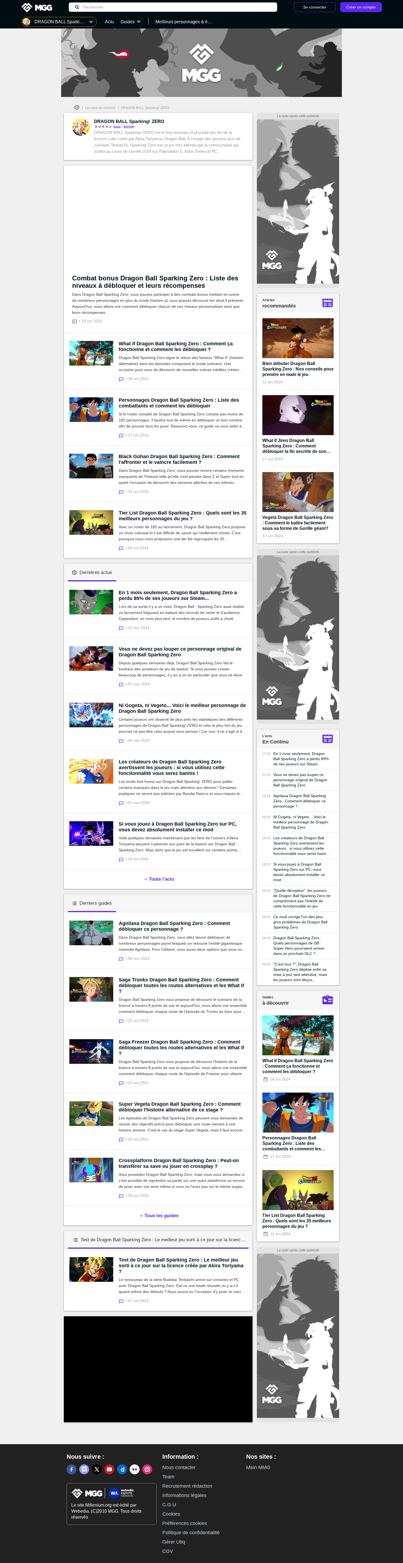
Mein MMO (258, 1467)
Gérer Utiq (173, 1542)
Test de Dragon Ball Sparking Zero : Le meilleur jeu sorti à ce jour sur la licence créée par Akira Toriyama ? (181, 1265)
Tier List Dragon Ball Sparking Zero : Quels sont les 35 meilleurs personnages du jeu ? (182, 515)
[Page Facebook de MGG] (71, 1469)
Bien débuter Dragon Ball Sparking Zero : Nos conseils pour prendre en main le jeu (298, 369)
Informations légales (184, 1495)
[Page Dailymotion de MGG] (122, 1469)
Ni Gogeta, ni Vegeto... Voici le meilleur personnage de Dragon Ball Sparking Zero (182, 708)
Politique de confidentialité (191, 1532)
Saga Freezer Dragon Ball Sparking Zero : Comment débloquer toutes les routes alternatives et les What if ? (181, 1047)
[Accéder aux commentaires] (122, 378)
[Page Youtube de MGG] (109, 1469)
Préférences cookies (184, 1523)
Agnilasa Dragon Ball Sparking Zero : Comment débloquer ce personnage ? (174, 926)
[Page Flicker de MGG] (135, 1469)
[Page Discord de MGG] (84, 1469)
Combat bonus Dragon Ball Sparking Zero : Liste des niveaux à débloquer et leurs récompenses (155, 281)
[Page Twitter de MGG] (97, 1469)
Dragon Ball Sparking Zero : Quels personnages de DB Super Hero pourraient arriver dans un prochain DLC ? (299, 946)
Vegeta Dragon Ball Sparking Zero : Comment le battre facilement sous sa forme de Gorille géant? (297, 523)
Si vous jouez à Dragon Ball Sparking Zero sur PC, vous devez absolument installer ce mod (178, 826)
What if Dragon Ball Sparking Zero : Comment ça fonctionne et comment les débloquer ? (176, 346)
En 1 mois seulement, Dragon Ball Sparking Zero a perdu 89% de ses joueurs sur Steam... (178, 595)
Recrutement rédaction (187, 1486)
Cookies (171, 1514)
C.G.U (169, 1504)
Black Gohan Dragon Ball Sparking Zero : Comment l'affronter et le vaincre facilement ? (179, 459)
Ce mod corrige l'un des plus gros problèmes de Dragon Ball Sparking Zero (300, 922)
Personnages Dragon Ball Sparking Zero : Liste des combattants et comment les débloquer (179, 403)
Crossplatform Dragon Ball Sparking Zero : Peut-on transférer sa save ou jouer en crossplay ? (179, 1163)
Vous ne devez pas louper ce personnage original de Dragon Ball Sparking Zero (180, 651)
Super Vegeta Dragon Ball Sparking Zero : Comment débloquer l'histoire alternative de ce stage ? (180, 1107)
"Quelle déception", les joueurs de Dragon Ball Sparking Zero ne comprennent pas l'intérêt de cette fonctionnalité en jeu (301, 898)
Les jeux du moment (100, 108)
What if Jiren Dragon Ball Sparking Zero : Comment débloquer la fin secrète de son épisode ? (294, 446)
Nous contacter (178, 1467)
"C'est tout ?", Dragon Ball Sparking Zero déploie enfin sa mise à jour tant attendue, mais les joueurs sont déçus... (300, 972)
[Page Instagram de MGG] (147, 1469)
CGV (167, 1551)
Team (168, 1476)
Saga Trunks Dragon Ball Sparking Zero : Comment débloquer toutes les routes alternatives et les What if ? (181, 985)
